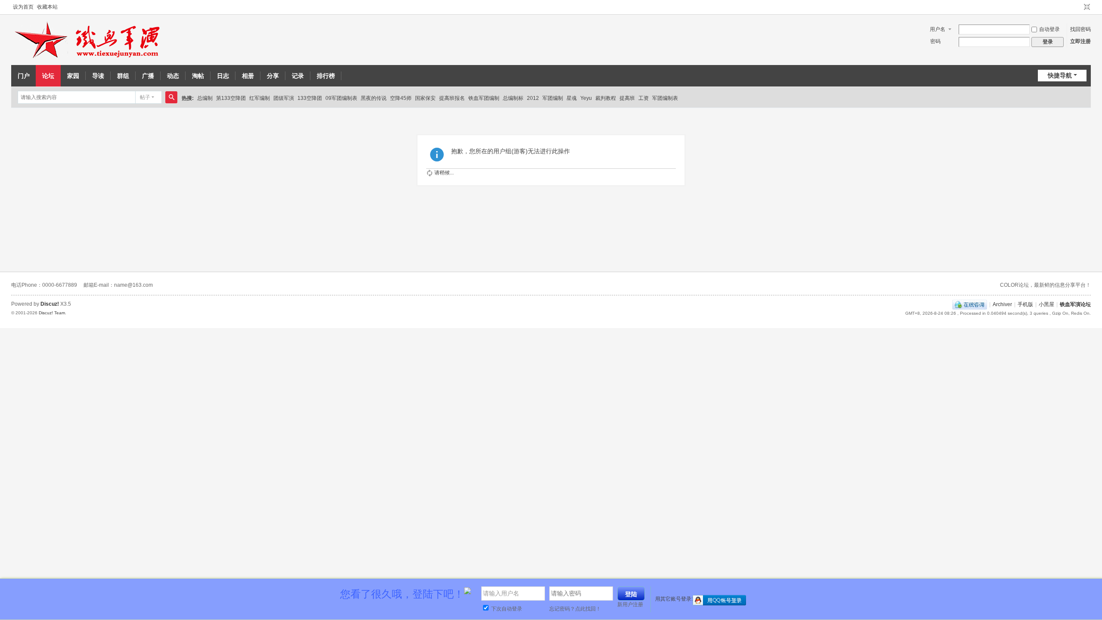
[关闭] (1092, 589)
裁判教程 (605, 98)
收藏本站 (47, 7)
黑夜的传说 (374, 98)
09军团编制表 (341, 98)
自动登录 (1049, 29)
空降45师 (401, 98)
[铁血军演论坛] (88, 40)
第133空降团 (231, 98)
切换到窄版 (1087, 7)
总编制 (205, 98)
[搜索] (171, 97)
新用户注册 (630, 604)
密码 (935, 41)
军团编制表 (665, 98)
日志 (223, 75)
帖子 (145, 97)
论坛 (48, 75)
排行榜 (326, 75)
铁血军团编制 (483, 98)
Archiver (1002, 304)
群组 (123, 75)
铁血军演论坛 (1075, 304)
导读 (98, 75)
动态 (173, 75)
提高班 (627, 98)
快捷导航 (1060, 75)
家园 (73, 75)
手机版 (1025, 304)
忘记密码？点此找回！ (575, 609)
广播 (148, 75)
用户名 (937, 29)
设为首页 (23, 7)
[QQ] (969, 304)
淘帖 (198, 75)
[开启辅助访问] (1079, 7)
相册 (248, 75)
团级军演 (283, 98)
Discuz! (49, 304)
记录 (298, 75)
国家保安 (425, 98)
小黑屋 (1046, 304)
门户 (24, 75)
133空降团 (309, 98)
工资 (643, 98)
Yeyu (586, 98)
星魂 (571, 98)
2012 (533, 98)
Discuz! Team (52, 312)
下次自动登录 (506, 609)
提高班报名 (452, 98)
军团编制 (552, 98)
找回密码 (1080, 29)
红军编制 (259, 98)
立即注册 (1080, 41)
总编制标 (513, 98)
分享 (273, 75)
